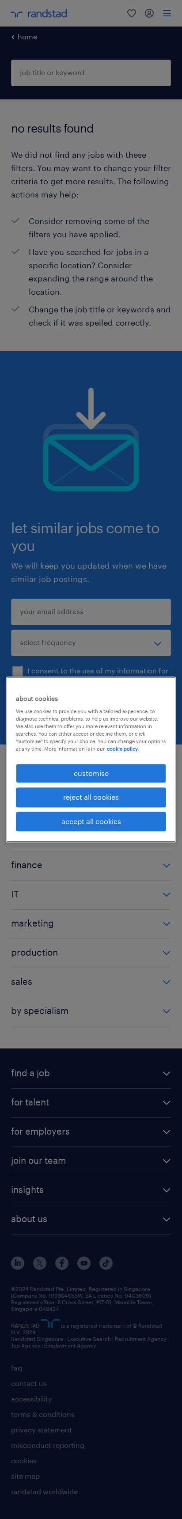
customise (91, 773)
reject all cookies (91, 797)
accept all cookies (91, 821)
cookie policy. (123, 749)
